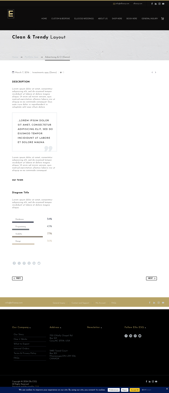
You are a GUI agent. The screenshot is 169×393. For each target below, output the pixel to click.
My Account (101, 303)
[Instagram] (159, 4)
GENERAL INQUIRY (150, 18)
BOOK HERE (132, 18)
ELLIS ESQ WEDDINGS (84, 18)
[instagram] (135, 336)
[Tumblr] (29, 263)
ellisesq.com (137, 4)
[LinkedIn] (156, 4)
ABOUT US (103, 18)
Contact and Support (80, 303)
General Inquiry (59, 303)
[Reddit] (38, 263)
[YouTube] (163, 4)
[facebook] (126, 336)
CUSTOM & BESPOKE (60, 18)
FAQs (113, 303)
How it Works (20, 339)
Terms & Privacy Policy (25, 353)
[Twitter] (19, 263)
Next (150, 278)
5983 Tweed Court (59, 351)
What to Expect (21, 344)
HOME (44, 18)
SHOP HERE (117, 18)
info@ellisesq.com (122, 4)
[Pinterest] (24, 263)
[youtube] (139, 336)
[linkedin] (130, 336)
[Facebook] (152, 4)
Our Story (19, 334)
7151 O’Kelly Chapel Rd (61, 336)
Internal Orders (21, 349)
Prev (18, 278)
